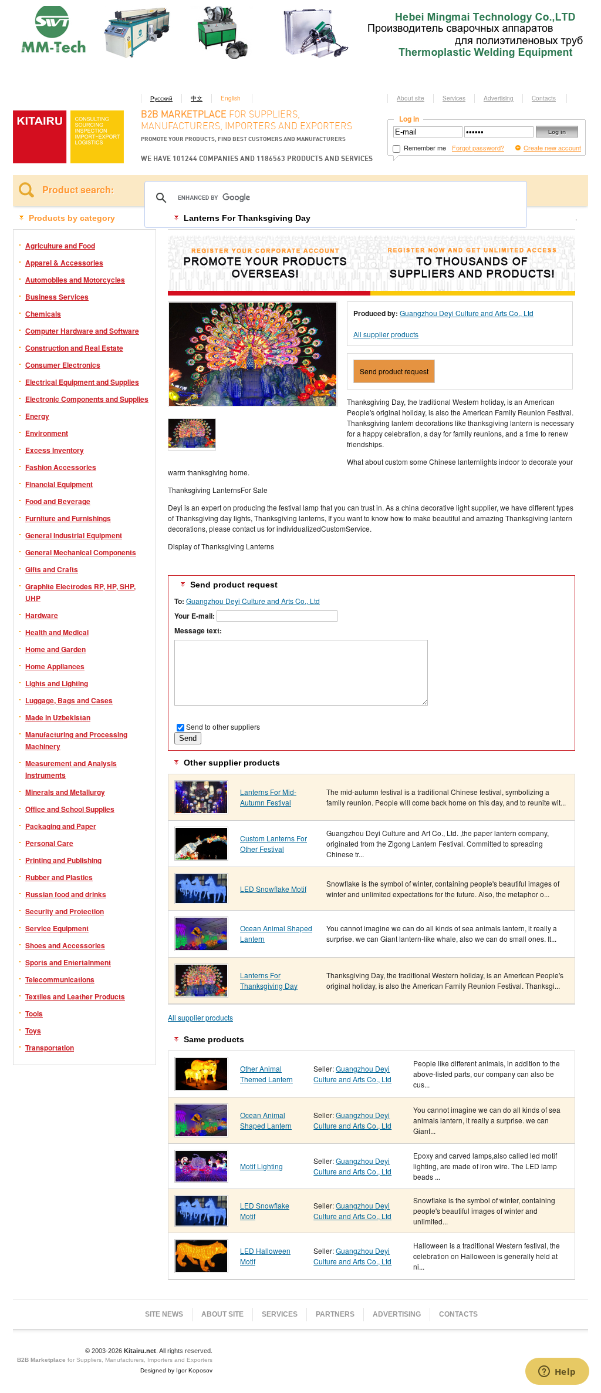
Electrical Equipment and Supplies (82, 382)
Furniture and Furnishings (68, 518)
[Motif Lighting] (201, 1178)
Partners (335, 1314)
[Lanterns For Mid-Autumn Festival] (201, 810)
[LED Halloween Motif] (201, 1269)
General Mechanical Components (80, 552)
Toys (33, 1030)
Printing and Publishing (63, 860)
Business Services (57, 296)
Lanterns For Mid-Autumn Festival (268, 797)
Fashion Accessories (60, 467)
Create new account (552, 147)
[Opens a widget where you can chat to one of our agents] (557, 1372)
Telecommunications (59, 979)
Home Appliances (55, 666)
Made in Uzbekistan (57, 717)
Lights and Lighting (56, 683)
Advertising (499, 98)
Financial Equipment (59, 484)
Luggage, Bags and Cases (69, 700)
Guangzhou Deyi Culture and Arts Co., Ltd (467, 313)
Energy (37, 416)
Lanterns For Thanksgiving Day (269, 980)
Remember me (424, 147)
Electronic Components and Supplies (86, 399)
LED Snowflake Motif (273, 889)
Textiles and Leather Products (75, 996)
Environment (46, 433)
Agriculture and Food (60, 245)
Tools (34, 1013)
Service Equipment (57, 928)
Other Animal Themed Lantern (266, 1073)
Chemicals (43, 313)
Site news (164, 1314)
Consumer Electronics (62, 365)
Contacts (544, 98)
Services (454, 98)
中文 (196, 98)
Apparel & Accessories (64, 262)
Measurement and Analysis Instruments (71, 769)
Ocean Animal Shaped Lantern (266, 1120)
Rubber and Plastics (59, 877)
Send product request (394, 371)
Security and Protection (64, 911)
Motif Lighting (261, 1166)
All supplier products (385, 334)
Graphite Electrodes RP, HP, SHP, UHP (80, 592)
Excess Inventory (54, 450)
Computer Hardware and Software (82, 330)
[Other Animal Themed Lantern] (201, 1087)
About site (410, 98)
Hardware (41, 615)
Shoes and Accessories (65, 945)
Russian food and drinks (65, 894)
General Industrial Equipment (73, 535)
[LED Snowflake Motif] (201, 900)
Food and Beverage (57, 501)
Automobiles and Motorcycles (75, 279)
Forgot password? (478, 147)
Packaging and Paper (60, 826)
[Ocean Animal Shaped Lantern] (201, 947)
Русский (161, 98)
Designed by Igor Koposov (176, 1370)
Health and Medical (57, 632)
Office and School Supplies (69, 809)
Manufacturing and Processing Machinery (76, 740)
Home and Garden (55, 649)
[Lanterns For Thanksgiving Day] (201, 993)
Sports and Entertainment (68, 962)
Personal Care (49, 843)
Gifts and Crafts (51, 569)
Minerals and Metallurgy (65, 792)
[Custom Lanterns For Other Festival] (201, 856)
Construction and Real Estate (74, 348)
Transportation (49, 1047)
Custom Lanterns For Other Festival (273, 843)
